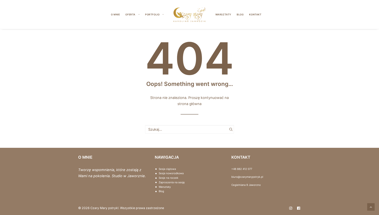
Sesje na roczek (168, 177)
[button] (229, 129)
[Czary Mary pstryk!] (189, 14)
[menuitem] (115, 14)
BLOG (240, 14)
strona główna (189, 104)
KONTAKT (255, 14)
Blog (161, 191)
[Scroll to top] (371, 207)
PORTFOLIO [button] (152, 14)
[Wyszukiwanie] (189, 129)
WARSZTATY (223, 14)
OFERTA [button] (130, 14)
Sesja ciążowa (167, 168)
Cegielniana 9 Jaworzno (246, 184)
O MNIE (115, 14)
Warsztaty (165, 186)
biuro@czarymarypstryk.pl (247, 176)
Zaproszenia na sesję (172, 182)
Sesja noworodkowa (171, 173)
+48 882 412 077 (241, 168)
